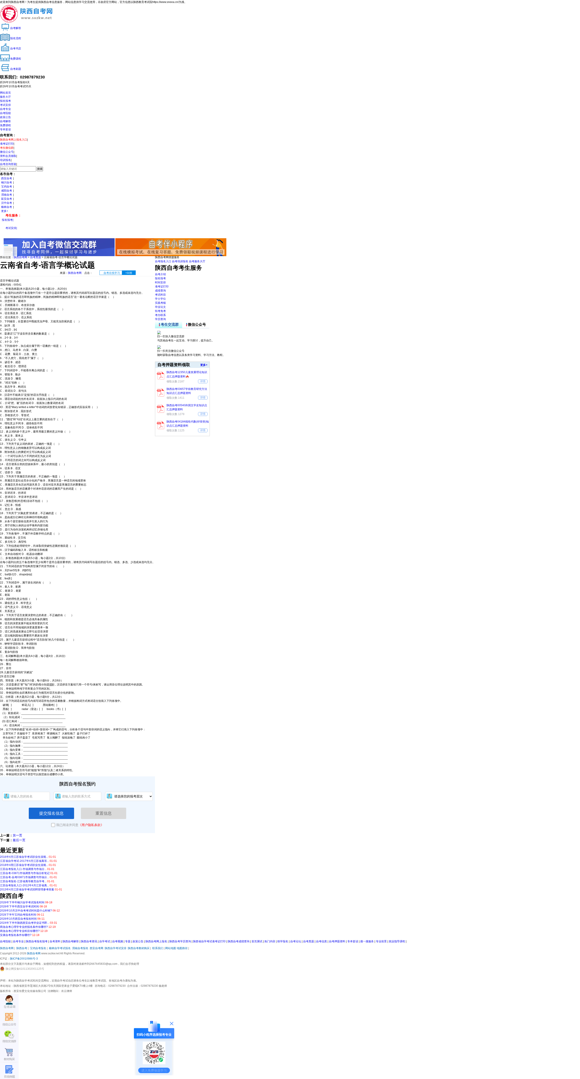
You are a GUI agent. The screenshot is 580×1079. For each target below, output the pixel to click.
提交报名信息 (51, 813)
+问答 (128, 273)
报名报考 (5, 100)
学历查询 (160, 319)
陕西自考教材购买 (139, 948)
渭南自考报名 (80, 948)
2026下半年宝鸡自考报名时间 (18, 914)
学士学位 (160, 298)
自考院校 (5, 113)
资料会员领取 (8, 156)
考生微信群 (7, 147)
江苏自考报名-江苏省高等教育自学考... (23, 881)
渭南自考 (6, 194)
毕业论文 (160, 307)
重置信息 (103, 813)
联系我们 (157, 948)
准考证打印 (7, 143)
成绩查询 (160, 290)
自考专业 (5, 109)
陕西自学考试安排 (115, 948)
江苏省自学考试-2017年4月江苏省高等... (24, 861)
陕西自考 (21, 948)
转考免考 (160, 311)
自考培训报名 (180, 261)
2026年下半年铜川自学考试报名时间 (22, 902)
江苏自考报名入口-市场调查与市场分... (23, 869)
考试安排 (5, 105)
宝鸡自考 (6, 186)
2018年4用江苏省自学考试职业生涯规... (24, 865)
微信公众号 (7, 151)
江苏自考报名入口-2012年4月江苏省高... (24, 885)
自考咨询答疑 (8, 164)
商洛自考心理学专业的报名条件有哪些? (24, 926)
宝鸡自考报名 (38, 948)
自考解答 (5, 121)
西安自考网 (96, 948)
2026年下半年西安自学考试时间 (19, 906)
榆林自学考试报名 (60, 948)
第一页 (17, 835)
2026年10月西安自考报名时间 (18, 918)
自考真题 (35, 257)
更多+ (4, 211)
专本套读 (5, 129)
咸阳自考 (6, 190)
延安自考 (6, 198)
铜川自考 (6, 182)
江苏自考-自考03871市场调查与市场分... (24, 877)
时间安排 (160, 282)
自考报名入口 (163, 261)
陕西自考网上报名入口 (13, 139)
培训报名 (5, 160)
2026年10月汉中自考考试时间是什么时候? (26, 910)
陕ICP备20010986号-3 (24, 958)
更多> (203, 365)
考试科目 (160, 294)
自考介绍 (160, 274)
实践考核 (160, 302)
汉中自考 (6, 202)
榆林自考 (6, 207)
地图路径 (182, 948)
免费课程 (5, 125)
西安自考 (6, 178)
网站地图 (170, 948)
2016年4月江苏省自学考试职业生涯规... (24, 856)
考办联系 (160, 315)
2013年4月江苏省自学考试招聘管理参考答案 (27, 889)
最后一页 (19, 840)
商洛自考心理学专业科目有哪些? (20, 931)
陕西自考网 (20, 257)
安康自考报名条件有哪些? (15, 935)
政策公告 (5, 117)
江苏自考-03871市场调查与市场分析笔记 (25, 873)
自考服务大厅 (197, 261)
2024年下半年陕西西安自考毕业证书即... (24, 922)
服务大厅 (5, 96)
